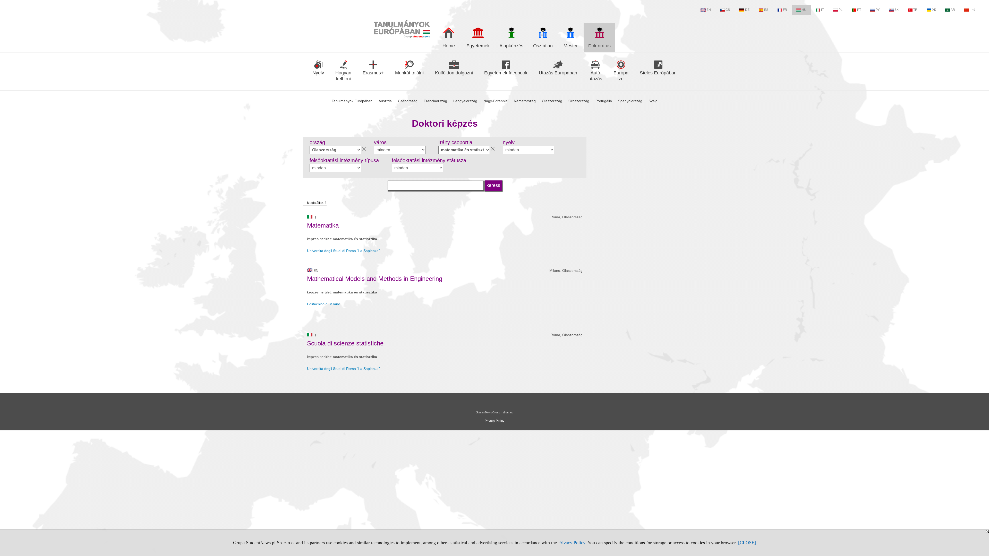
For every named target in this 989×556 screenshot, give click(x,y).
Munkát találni (409, 72)
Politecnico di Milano (323, 304)
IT (822, 10)
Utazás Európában (558, 72)
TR (915, 10)
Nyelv (318, 72)
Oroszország (578, 101)
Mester (571, 45)
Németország (525, 101)
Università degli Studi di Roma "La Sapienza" (343, 251)
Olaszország (552, 101)
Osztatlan (543, 45)
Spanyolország (630, 101)
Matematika (323, 225)
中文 (973, 10)
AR (953, 10)
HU (804, 10)
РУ (878, 10)
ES (766, 10)
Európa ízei (620, 75)
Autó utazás (595, 75)
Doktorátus (599, 45)
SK (896, 10)
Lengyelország (465, 101)
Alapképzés (511, 45)
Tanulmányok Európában (352, 101)
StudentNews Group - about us (494, 412)
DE (747, 10)
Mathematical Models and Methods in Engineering (374, 278)
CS (728, 10)
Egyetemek (478, 45)
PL (840, 10)
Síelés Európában (658, 72)
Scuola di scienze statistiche (345, 343)
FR (785, 10)
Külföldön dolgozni (454, 72)
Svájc (653, 101)
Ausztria (385, 101)
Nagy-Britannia (495, 101)
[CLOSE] (747, 542)
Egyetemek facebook (505, 72)
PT (859, 10)
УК (934, 10)
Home (448, 45)
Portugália (603, 101)
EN (708, 10)
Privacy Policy (571, 542)
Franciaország (435, 101)
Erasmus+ (373, 72)
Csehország (407, 101)
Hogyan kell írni (343, 75)
